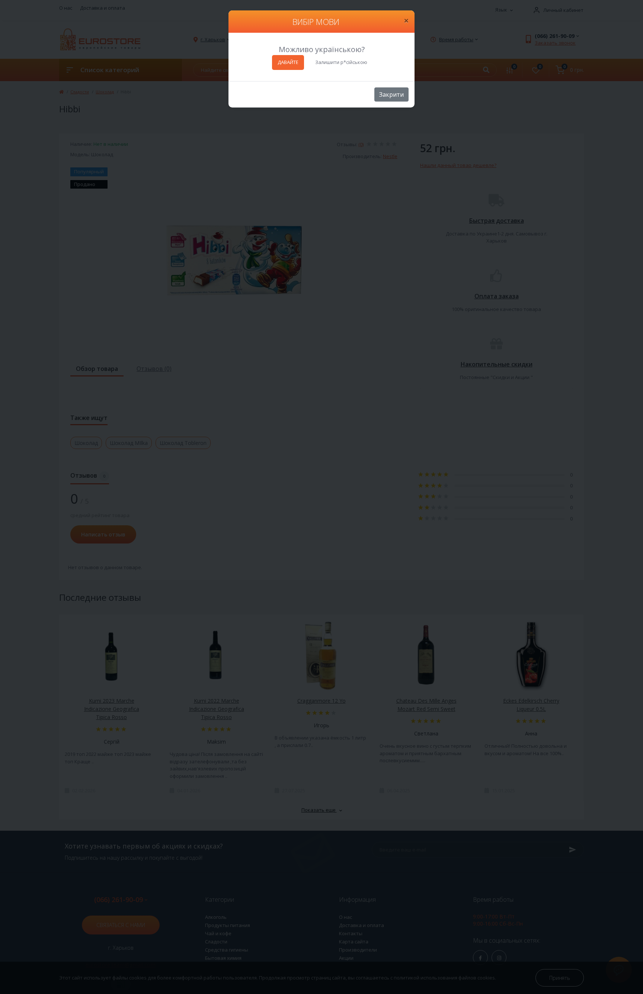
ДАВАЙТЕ (288, 62)
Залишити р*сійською (341, 62)
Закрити (391, 94)
